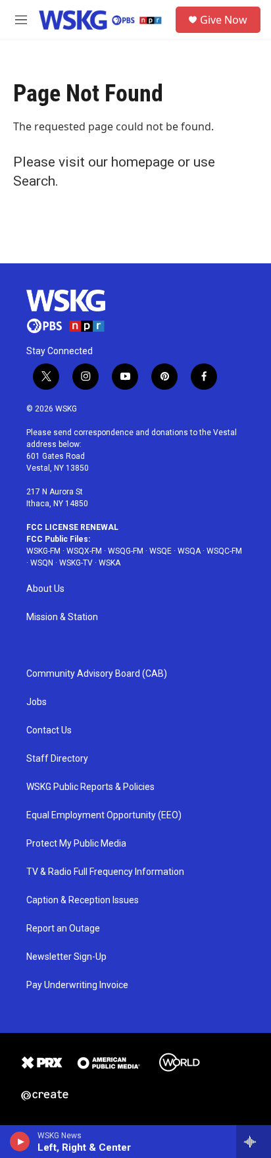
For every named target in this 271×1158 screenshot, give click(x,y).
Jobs (36, 702)
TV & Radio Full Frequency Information (105, 872)
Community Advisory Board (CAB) (96, 674)
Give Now (223, 20)
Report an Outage (63, 929)
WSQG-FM (125, 551)
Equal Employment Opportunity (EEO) (104, 815)
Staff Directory (57, 759)
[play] (20, 1141)
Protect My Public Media (76, 844)
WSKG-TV (76, 562)
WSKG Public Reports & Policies (90, 787)
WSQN (41, 562)
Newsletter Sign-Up (66, 957)
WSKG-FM (43, 551)
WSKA (109, 562)
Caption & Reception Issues (82, 900)
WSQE (160, 551)
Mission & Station (62, 617)
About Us (45, 589)
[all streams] (253, 1141)
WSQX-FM (84, 551)
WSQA (189, 551)
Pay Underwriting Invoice (77, 985)
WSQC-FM (224, 551)
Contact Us (49, 730)
